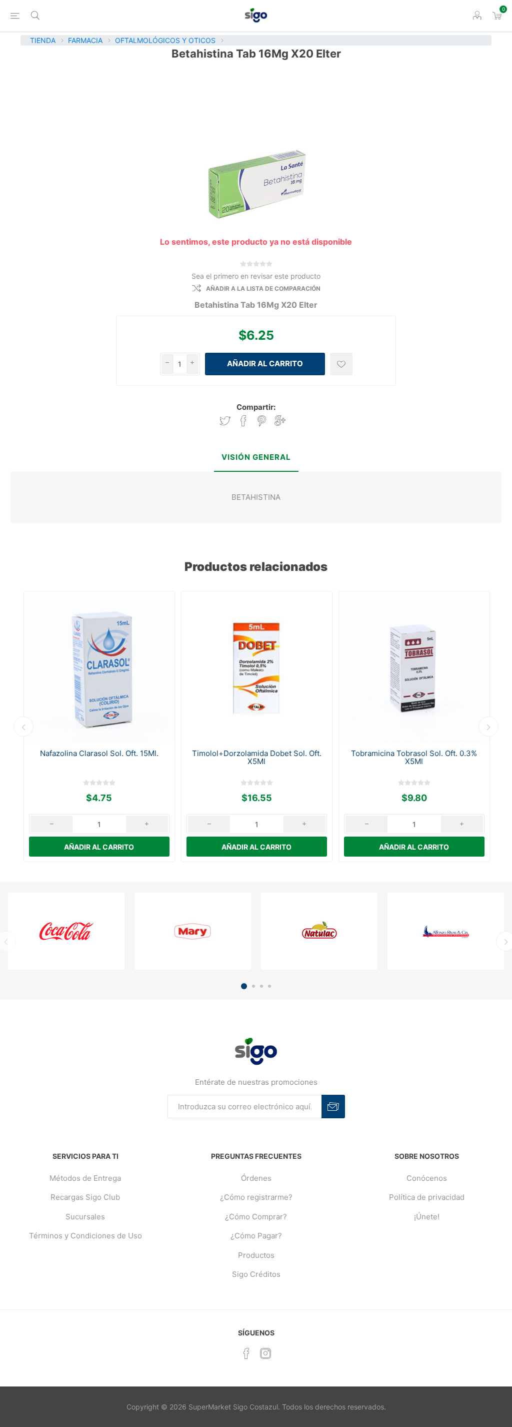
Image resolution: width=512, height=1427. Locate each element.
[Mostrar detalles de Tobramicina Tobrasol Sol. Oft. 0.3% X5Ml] (414, 666)
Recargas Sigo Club (85, 1197)
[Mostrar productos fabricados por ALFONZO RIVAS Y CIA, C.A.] (446, 931)
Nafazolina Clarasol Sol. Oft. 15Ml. (99, 754)
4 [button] (269, 986)
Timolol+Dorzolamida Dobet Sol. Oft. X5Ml (257, 758)
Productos (256, 1255)
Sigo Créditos (256, 1274)
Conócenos (426, 1178)
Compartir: (256, 407)
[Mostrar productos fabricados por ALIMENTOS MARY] (192, 931)
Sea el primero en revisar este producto (256, 276)
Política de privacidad (426, 1197)
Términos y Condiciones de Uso (85, 1235)
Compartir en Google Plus (280, 421)
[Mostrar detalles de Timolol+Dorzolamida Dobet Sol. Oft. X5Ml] (257, 666)
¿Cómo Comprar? (256, 1216)
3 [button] (261, 986)
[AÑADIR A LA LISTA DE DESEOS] (341, 364)
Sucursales (85, 1216)
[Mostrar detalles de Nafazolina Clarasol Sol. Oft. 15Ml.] (99, 666)
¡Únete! (427, 1216)
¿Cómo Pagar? (256, 1235)
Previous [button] (24, 727)
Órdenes (256, 1178)
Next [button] (488, 727)
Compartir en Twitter (225, 421)
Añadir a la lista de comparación (263, 288)
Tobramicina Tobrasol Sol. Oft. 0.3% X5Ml (414, 758)
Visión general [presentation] (256, 457)
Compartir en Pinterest (261, 421)
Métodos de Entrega (85, 1178)
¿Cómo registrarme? (256, 1197)
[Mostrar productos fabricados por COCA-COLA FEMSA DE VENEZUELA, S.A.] (66, 931)
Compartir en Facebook (243, 421)
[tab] (256, 458)
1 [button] (244, 986)
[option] (99, 726)
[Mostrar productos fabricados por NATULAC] (319, 931)
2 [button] (253, 986)
